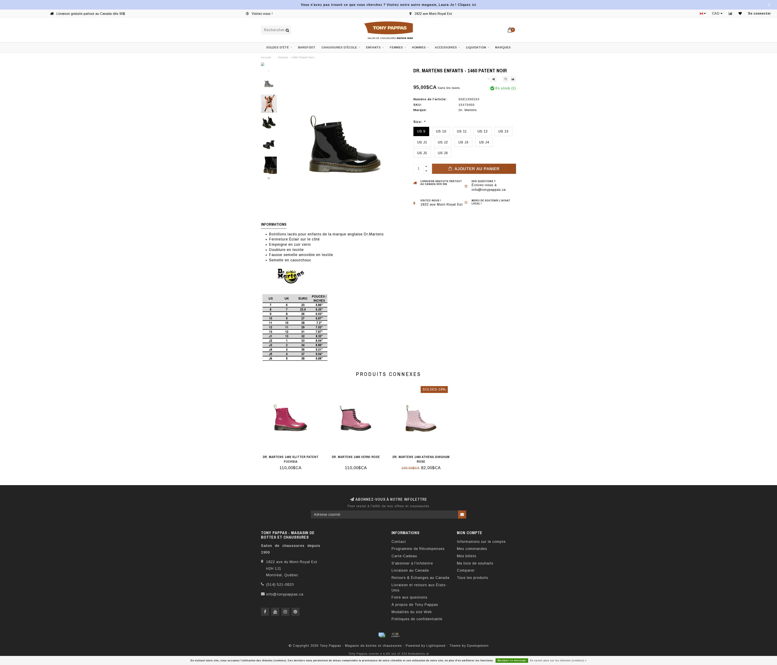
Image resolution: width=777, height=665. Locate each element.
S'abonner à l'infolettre (412, 563)
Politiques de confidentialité (417, 619)
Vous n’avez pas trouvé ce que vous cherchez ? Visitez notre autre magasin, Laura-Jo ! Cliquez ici (388, 4)
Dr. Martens (468, 110)
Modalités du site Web (412, 612)
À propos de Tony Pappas (415, 605)
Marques (503, 47)
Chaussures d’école (339, 47)
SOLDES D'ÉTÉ (277, 47)
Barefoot (306, 47)
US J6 (443, 153)
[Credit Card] (382, 635)
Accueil (266, 57)
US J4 (484, 142)
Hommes (419, 47)
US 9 (421, 131)
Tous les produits (472, 578)
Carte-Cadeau (404, 556)
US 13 (503, 131)
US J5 (422, 153)
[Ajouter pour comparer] (513, 79)
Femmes (396, 47)
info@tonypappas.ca (284, 594)
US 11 (462, 131)
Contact (399, 542)
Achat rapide (292, 455)
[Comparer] (730, 13)
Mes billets (466, 556)
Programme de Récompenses (418, 549)
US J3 (463, 142)
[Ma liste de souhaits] (740, 13)
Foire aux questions (409, 597)
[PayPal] (395, 635)
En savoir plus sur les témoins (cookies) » (558, 660)
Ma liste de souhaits (475, 563)
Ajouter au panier (476, 169)
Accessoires (446, 47)
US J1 (422, 142)
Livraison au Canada (410, 570)
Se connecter (759, 13)
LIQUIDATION (476, 47)
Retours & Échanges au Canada (420, 578)
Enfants (373, 47)
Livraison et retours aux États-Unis (419, 587)
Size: (419, 122)
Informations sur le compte (481, 542)
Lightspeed (435, 645)
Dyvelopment (478, 645)
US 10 (441, 131)
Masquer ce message (512, 660)
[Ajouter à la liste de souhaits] (506, 79)
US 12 (483, 131)
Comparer (466, 570)
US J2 (443, 142)
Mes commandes (472, 549)
